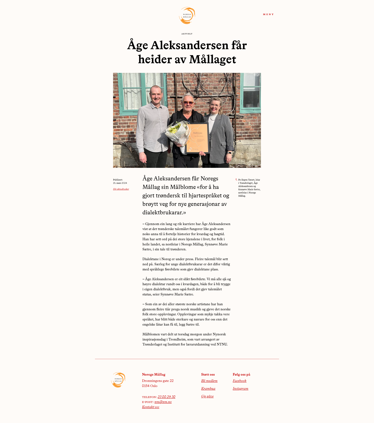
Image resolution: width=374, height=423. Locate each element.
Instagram (240, 389)
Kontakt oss (150, 407)
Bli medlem (209, 381)
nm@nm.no (163, 402)
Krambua (208, 389)
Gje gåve (207, 396)
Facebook (239, 381)
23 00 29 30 (166, 397)
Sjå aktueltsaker (121, 189)
